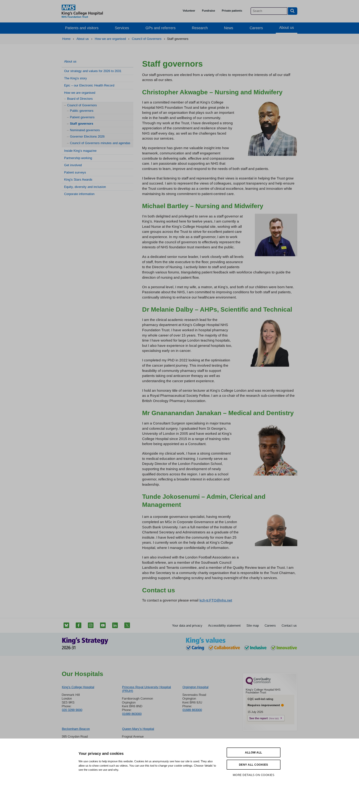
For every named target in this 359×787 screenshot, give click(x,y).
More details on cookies (253, 775)
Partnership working (78, 158)
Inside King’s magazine (80, 151)
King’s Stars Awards (78, 179)
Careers (256, 28)
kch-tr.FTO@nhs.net (216, 600)
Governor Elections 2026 (87, 136)
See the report (258, 718)
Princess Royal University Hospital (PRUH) (146, 689)
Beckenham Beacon (76, 729)
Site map (252, 625)
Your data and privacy (187, 625)
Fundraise (208, 10)
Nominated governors (85, 130)
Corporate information (79, 194)
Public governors (81, 110)
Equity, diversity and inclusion (85, 187)
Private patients (232, 10)
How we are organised (79, 93)
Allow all (253, 752)
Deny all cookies (253, 764)
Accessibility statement (224, 625)
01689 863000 (132, 714)
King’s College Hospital (78, 687)
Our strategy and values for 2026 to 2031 (92, 71)
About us (286, 27)
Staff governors (81, 123)
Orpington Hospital (195, 687)
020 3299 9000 (72, 710)
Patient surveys (75, 172)
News (228, 28)
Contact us (289, 625)
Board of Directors (80, 99)
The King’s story (75, 78)
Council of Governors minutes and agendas (100, 143)
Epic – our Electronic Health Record (89, 85)
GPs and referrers (160, 28)
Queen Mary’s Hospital (138, 729)
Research (200, 28)
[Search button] (292, 11)
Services (122, 28)
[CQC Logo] (258, 683)
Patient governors (82, 117)
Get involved (73, 165)
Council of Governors (82, 105)
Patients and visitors (82, 28)
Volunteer (189, 10)
